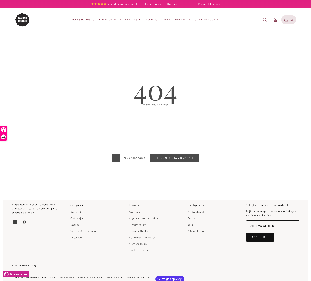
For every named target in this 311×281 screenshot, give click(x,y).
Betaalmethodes (138, 231)
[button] (264, 19)
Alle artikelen (196, 231)
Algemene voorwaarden (143, 218)
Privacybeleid (49, 277)
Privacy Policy (137, 224)
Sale (190, 224)
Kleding (75, 224)
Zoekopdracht (196, 212)
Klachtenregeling (139, 250)
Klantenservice (138, 244)
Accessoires (77, 212)
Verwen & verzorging (83, 231)
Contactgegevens (115, 277)
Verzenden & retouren (142, 237)
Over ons (134, 212)
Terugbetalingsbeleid (138, 277)
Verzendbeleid (67, 277)
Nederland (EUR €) (24, 265)
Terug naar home (133, 158)
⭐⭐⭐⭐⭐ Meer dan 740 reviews (113, 4)
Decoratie (76, 237)
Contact (192, 218)
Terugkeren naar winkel (175, 158)
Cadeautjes (77, 218)
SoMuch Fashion (29, 277)
